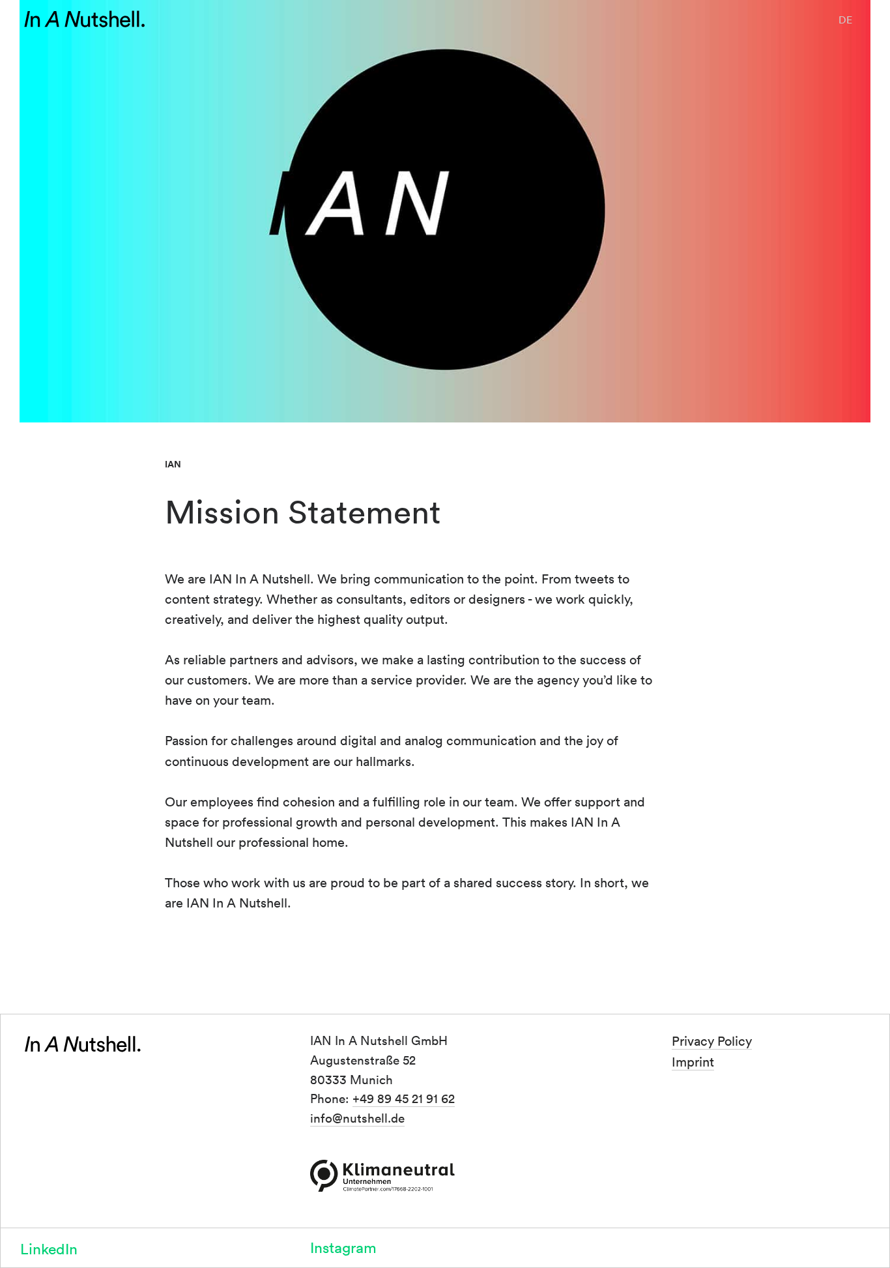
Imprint (693, 1061)
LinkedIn (49, 1248)
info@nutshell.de (357, 1117)
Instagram (343, 1246)
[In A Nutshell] (85, 19)
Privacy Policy (712, 1040)
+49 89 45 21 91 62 (403, 1097)
